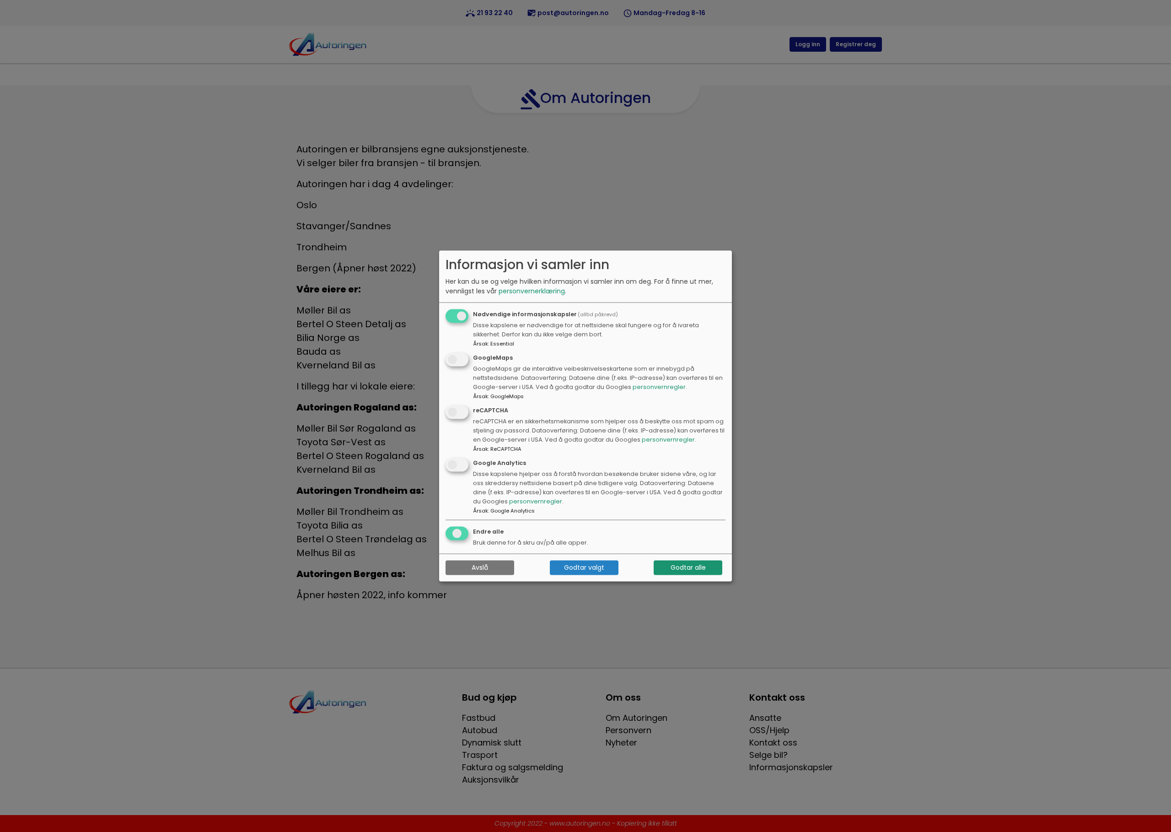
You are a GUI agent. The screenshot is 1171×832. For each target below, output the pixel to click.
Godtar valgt (584, 567)
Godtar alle (688, 567)
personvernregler (659, 387)
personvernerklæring (532, 291)
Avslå (480, 567)
